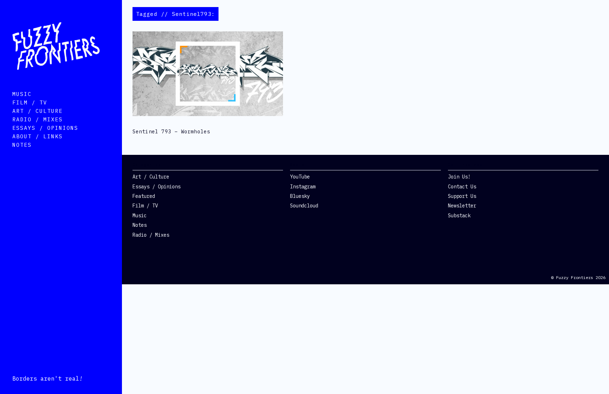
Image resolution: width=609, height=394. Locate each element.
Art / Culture (37, 111)
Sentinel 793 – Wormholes (171, 131)
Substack (459, 215)
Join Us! (459, 177)
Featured (144, 196)
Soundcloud (304, 205)
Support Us (462, 196)
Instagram (302, 186)
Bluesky (300, 196)
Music (22, 94)
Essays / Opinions (45, 128)
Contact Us (462, 186)
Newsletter (462, 205)
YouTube (300, 177)
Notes (22, 144)
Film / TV (29, 102)
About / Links (37, 136)
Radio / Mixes (37, 119)
